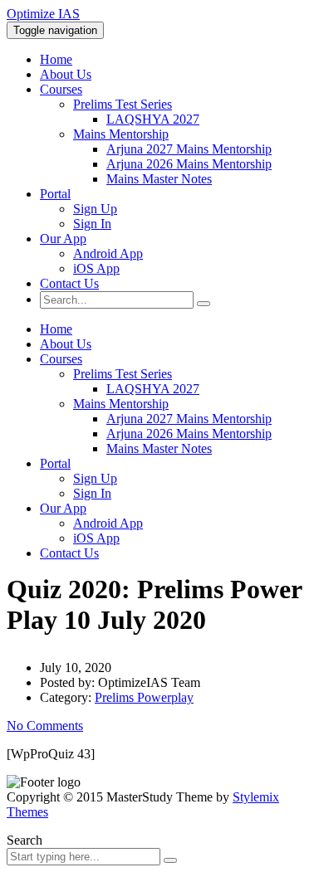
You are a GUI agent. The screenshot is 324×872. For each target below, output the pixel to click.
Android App (108, 253)
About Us (65, 74)
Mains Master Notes (159, 179)
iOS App (96, 268)
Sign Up (95, 209)
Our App (63, 238)
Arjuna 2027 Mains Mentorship (189, 149)
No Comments (45, 726)
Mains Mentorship (121, 134)
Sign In (92, 224)
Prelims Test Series (122, 104)
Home (56, 59)
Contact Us (69, 283)
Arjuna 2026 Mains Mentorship (189, 164)
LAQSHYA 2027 (152, 119)
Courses (61, 89)
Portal (55, 194)
